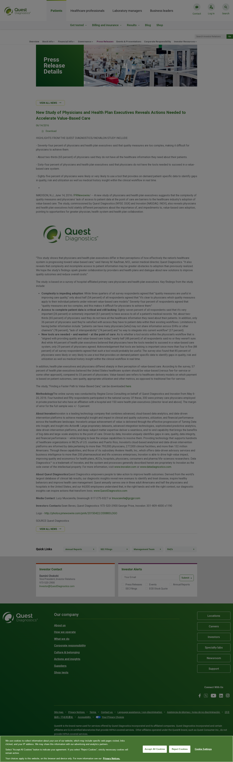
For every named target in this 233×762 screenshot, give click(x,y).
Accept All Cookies (155, 749)
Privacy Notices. (111, 758)
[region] (116, 749)
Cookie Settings (203, 749)
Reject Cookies (180, 749)
